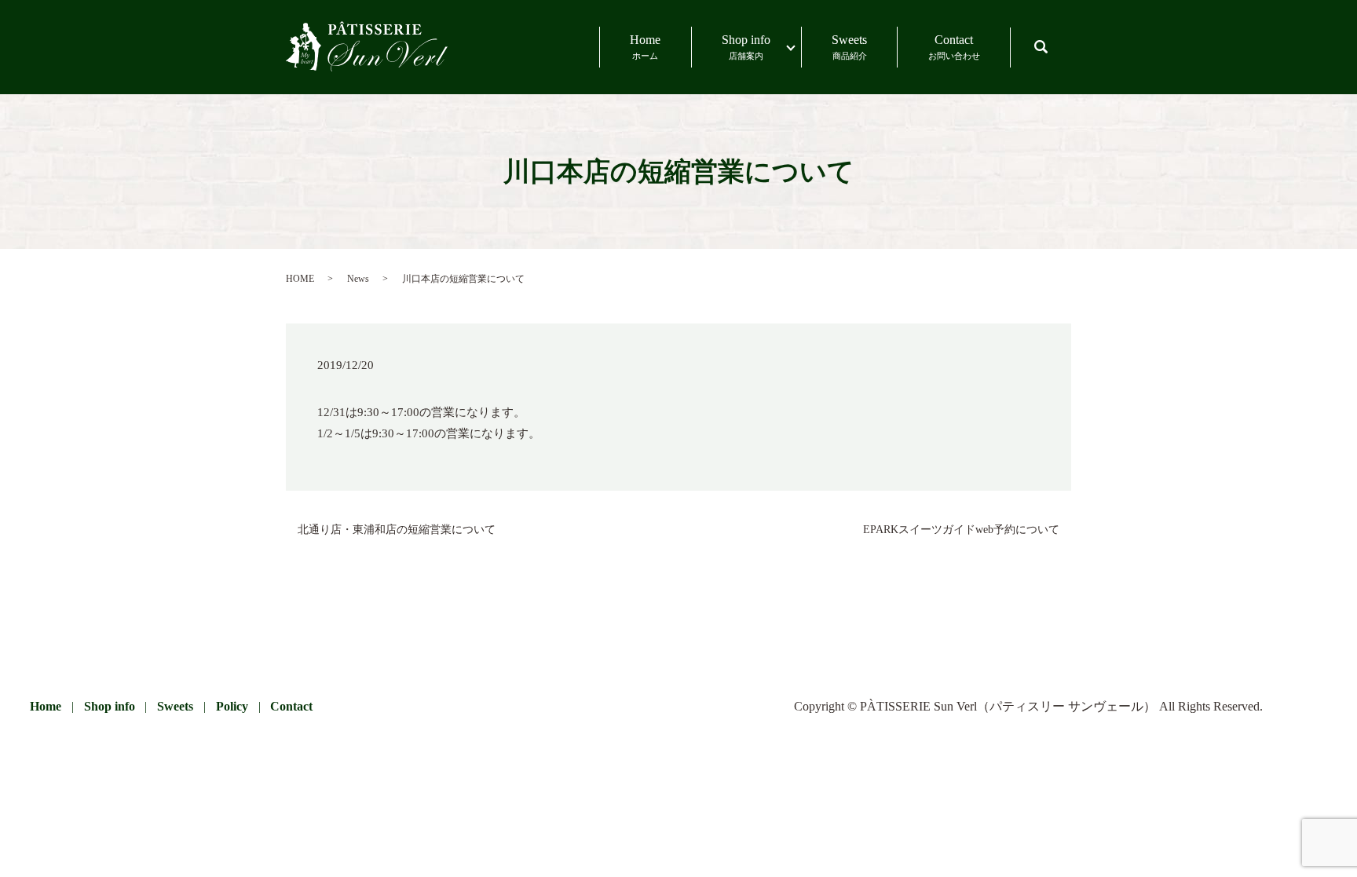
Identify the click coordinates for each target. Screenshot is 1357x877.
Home (645, 46)
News (358, 278)
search (1056, 39)
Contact (954, 46)
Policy (232, 706)
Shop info (746, 46)
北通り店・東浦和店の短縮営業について (397, 529)
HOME (300, 278)
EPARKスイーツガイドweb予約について (961, 529)
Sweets (849, 46)
